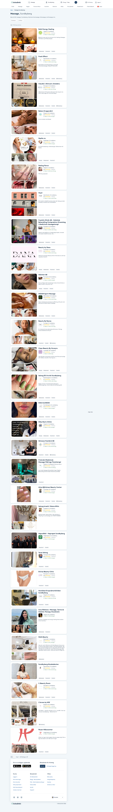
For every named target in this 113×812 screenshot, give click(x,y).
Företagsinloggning (51, 766)
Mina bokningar (17, 779)
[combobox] (36, 2)
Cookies (49, 782)
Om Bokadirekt (33, 776)
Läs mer (42, 766)
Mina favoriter (16, 782)
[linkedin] (18, 797)
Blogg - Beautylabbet (35, 779)
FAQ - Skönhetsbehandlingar (37, 782)
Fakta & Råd (33, 784)
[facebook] (21, 797)
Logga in (15, 776)
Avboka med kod (17, 790)
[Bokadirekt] (16, 2)
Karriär (31, 787)
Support (32, 790)
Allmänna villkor (51, 784)
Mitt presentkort (17, 784)
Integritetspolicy (51, 779)
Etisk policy (50, 776)
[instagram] (14, 797)
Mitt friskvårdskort (17, 787)
